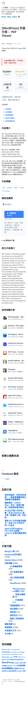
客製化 (11, 665)
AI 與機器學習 (16, 566)
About (14, 17)
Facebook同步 (13, 652)
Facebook (6, 652)
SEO (22, 657)
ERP (19, 649)
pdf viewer (6, 191)
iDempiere (8, 654)
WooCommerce (16, 659)
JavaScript (14, 654)
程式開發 (14, 609)
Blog (9, 17)
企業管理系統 (16, 663)
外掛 (24, 663)
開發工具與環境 (17, 618)
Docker (15, 649)
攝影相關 (8, 624)
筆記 (7, 671)
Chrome (11, 649)
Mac (21, 654)
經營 (10, 671)
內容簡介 (8, 109)
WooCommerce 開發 (18, 590)
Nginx (8, 657)
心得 (16, 665)
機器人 (23, 668)
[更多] (19, 17)
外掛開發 (19, 600)
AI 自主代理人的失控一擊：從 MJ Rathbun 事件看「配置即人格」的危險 (15, 514)
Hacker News (11, 560)
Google (22, 652)
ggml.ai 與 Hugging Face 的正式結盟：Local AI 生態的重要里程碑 (15, 532)
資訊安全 (14, 615)
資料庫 (13, 612)
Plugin (19, 657)
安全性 (8, 665)
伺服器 (21, 663)
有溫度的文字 (10, 630)
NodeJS (11, 657)
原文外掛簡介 (10, 118)
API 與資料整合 (16, 572)
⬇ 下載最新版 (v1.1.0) (11, 214)
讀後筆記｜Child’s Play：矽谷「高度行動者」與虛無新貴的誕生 (14, 505)
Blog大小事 (10, 551)
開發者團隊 (9, 115)
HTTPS (3, 654)
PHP (15, 657)
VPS (8, 659)
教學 (3, 668)
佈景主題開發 (18, 595)
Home (3, 17)
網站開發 (13, 671)
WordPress (15, 583)
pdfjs (16, 188)
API (3, 649)
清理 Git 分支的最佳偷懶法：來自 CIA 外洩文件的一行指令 (15, 523)
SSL (24, 657)
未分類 (7, 633)
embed (9, 188)
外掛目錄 (9, 44)
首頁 (3, 44)
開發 (24, 671)
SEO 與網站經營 (17, 577)
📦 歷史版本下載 (8, 240)
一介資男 (4, 8)
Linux (18, 654)
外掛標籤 (8, 112)
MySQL (4, 657)
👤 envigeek (7, 204)
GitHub (10, 681)
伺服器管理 (15, 605)
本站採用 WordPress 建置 (13, 679)
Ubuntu (4, 659)
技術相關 (8, 563)
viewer (22, 188)
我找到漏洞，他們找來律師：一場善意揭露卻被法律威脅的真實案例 (15, 497)
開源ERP (21, 671)
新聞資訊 (8, 627)
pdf (4, 188)
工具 (14, 665)
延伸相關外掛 (10, 121)
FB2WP (18, 652)
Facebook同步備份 (13, 554)
